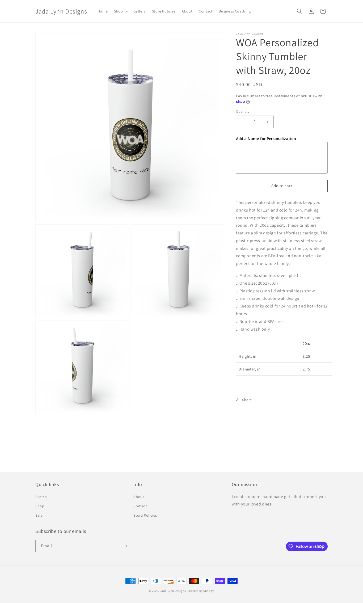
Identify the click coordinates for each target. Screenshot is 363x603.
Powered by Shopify (200, 591)
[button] (120, 11)
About (138, 496)
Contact (140, 506)
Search (41, 496)
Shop (39, 506)
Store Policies (145, 515)
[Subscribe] (125, 546)
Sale (39, 515)
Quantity (242, 111)
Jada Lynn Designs (173, 591)
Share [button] (247, 399)
